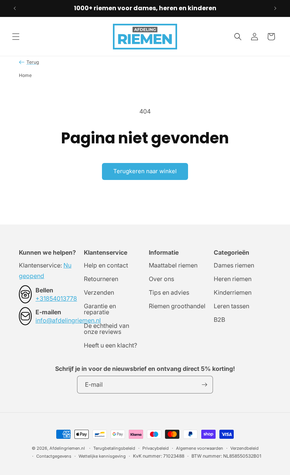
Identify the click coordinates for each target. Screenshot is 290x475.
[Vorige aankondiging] (14, 8)
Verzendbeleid (244, 448)
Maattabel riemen (173, 265)
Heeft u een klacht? (110, 345)
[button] (16, 36)
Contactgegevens (53, 456)
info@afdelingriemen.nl (68, 320)
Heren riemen (232, 279)
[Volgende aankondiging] (275, 8)
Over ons (161, 279)
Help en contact (106, 265)
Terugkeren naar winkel (145, 171)
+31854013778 (56, 298)
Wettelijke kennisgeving (102, 456)
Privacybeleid (155, 448)
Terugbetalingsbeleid (114, 448)
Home (25, 75)
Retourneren (101, 279)
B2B (219, 319)
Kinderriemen (232, 292)
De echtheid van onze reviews (106, 328)
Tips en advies (169, 292)
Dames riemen (234, 265)
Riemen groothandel (177, 306)
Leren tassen (231, 306)
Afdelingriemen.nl (67, 448)
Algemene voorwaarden (199, 448)
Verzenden (99, 292)
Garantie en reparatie (100, 309)
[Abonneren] (204, 385)
